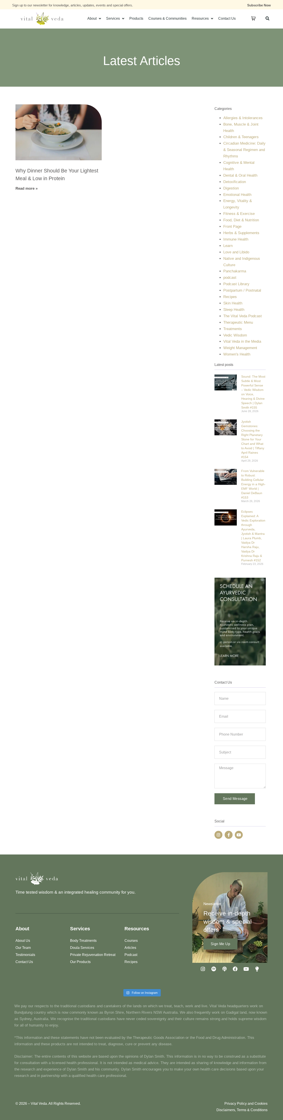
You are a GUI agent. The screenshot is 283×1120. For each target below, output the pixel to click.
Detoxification (234, 182)
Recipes (230, 297)
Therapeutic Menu (238, 322)
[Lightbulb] (257, 969)
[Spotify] (213, 969)
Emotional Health (237, 195)
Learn (228, 246)
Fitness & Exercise (239, 214)
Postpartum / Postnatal (242, 290)
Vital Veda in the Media (242, 341)
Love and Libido (236, 252)
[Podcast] (224, 969)
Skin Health (232, 303)
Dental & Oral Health (240, 175)
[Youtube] (239, 835)
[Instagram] (218, 835)
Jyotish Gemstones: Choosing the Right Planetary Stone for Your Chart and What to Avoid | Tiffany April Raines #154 (252, 439)
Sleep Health (233, 310)
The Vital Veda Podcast (242, 316)
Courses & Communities (167, 18)
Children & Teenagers (241, 137)
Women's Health (236, 354)
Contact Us (227, 18)
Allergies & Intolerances (243, 118)
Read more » (26, 188)
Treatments (232, 329)
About (92, 18)
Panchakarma (234, 271)
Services (113, 18)
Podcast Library (236, 284)
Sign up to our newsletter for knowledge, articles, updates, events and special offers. (72, 5)
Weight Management (240, 348)
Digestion (231, 188)
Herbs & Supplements (241, 233)
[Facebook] (235, 969)
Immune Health (235, 239)
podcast (229, 277)
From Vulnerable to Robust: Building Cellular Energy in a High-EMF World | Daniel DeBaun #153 (253, 484)
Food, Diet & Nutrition (241, 220)
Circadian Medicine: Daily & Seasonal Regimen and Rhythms (244, 149)
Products (136, 18)
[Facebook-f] (229, 835)
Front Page (232, 226)
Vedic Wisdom (235, 335)
